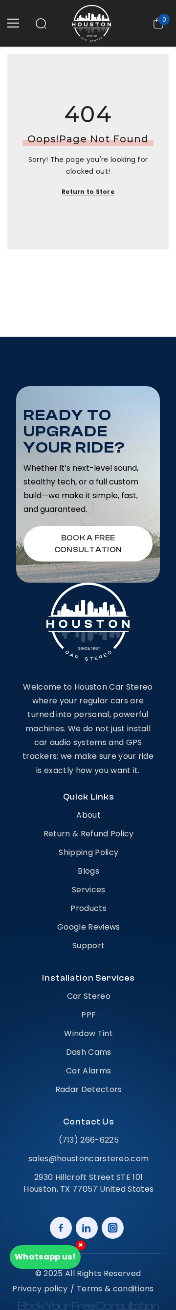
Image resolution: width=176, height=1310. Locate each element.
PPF (88, 1014)
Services (89, 889)
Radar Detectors (88, 1089)
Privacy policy (39, 1288)
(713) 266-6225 (89, 1140)
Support (88, 945)
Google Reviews (88, 927)
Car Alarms (88, 1070)
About (88, 815)
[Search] (41, 23)
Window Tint (88, 1033)
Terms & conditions (115, 1288)
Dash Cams (88, 1052)
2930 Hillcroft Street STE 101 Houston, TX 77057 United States (88, 1183)
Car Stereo (88, 996)
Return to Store (88, 191)
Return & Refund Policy (89, 833)
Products (88, 908)
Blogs (88, 871)
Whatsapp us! (45, 1256)
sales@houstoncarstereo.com (88, 1158)
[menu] (13, 23)
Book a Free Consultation (88, 544)
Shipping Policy (88, 852)
